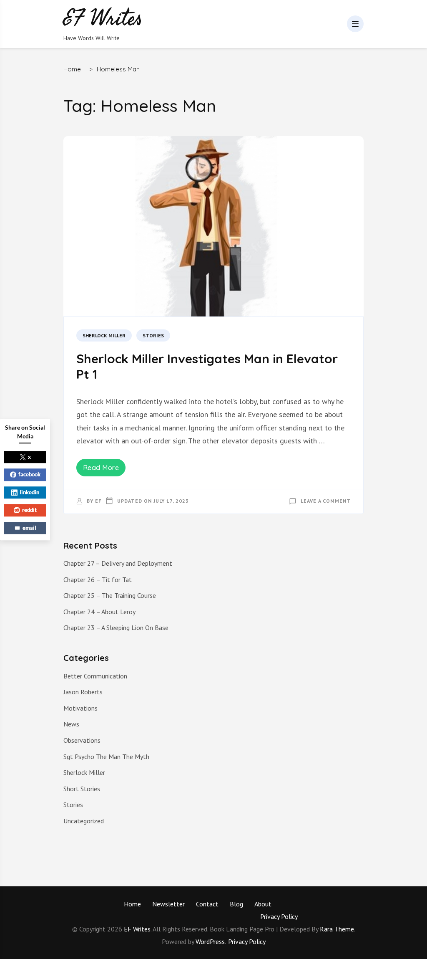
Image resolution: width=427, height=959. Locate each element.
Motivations (80, 708)
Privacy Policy (279, 916)
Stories (153, 335)
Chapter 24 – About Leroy (99, 611)
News (71, 724)
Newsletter (168, 904)
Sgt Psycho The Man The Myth (106, 756)
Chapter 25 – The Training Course (109, 595)
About (262, 904)
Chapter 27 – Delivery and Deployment (117, 563)
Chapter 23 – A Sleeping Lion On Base (115, 627)
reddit (29, 509)
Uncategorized (83, 821)
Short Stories (81, 788)
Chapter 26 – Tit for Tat (97, 579)
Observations (81, 740)
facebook (29, 474)
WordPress (210, 941)
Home (132, 904)
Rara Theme (337, 929)
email (29, 527)
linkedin (29, 492)
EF (98, 501)
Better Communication (95, 676)
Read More (101, 467)
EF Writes (137, 929)
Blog (236, 904)
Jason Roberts (83, 692)
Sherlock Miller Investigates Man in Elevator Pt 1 (207, 366)
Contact (207, 904)
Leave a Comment (326, 501)
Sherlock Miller (104, 335)
